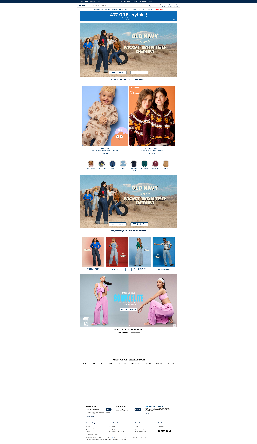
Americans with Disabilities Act (92, 439)
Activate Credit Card (113, 429)
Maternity (150, 9)
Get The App (160, 428)
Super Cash (137, 432)
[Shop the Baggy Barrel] (140, 254)
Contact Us (160, 424)
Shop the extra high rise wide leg (93, 269)
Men (126, 9)
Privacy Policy (90, 416)
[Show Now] (128, 300)
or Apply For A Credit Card (114, 432)
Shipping (88, 426)
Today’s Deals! (159, 9)
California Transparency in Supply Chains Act (109, 439)
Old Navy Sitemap (138, 424)
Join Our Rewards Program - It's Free (116, 431)
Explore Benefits (112, 428)
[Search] (149, 5)
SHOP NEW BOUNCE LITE (128, 309)
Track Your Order (89, 429)
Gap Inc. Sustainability (139, 429)
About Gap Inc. (144, 437)
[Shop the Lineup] (128, 49)
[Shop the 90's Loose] (164, 254)
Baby (144, 9)
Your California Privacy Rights (120, 437)
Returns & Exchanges (90, 428)
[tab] (123, 332)
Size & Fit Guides (89, 432)
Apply (147, 413)
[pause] (174, 325)
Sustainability (137, 437)
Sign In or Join (145, 1)
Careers (136, 426)
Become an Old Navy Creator (141, 431)
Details (150, 1)
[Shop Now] (105, 120)
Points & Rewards (112, 426)
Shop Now (128, 19)
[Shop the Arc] (117, 254)
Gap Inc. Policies (122, 439)
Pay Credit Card (112, 424)
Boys (134, 9)
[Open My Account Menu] (172, 1)
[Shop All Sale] (128, 16)
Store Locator (161, 426)
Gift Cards (88, 431)
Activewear (115, 9)
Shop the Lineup (117, 72)
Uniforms (107, 9)
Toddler (139, 9)
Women (121, 9)
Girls (130, 9)
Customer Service (89, 424)
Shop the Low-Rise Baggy (140, 269)
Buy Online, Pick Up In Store (92, 434)
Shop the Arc (116, 269)
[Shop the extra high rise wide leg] (93, 254)
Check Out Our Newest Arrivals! (129, 360)
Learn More (153, 413)
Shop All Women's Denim (139, 72)
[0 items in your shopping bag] (175, 1)
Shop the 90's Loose (163, 269)
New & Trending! (98, 9)
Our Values (137, 428)
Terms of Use (130, 437)
